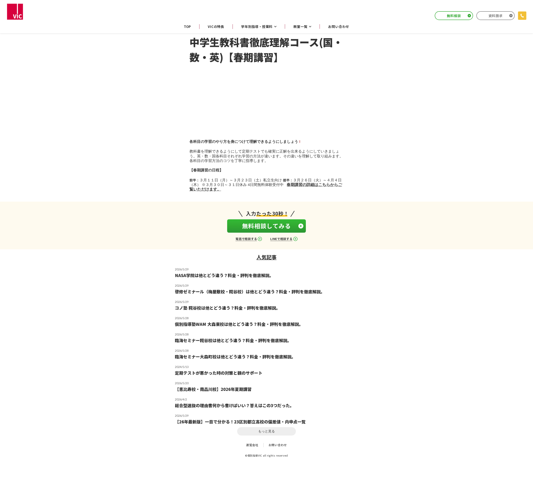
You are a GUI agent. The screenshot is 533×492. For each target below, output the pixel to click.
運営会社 (252, 445)
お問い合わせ (278, 445)
